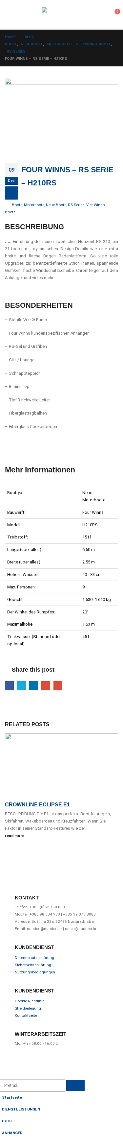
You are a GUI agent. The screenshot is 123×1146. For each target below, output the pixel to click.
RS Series (76, 205)
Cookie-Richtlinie (29, 1001)
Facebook (9, 685)
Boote (17, 205)
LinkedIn (33, 685)
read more (15, 835)
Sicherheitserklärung (33, 965)
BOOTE (9, 1121)
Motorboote (34, 205)
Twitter (21, 685)
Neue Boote (56, 205)
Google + (45, 685)
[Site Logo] (61, 14)
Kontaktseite (26, 1015)
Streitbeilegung (28, 1008)
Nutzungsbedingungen (35, 972)
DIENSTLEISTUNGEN (21, 1109)
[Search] (75, 1085)
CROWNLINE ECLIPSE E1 (37, 804)
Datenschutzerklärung (34, 957)
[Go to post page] (61, 767)
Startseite (12, 1097)
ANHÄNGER (12, 1133)
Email (57, 685)
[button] (11, 14)
